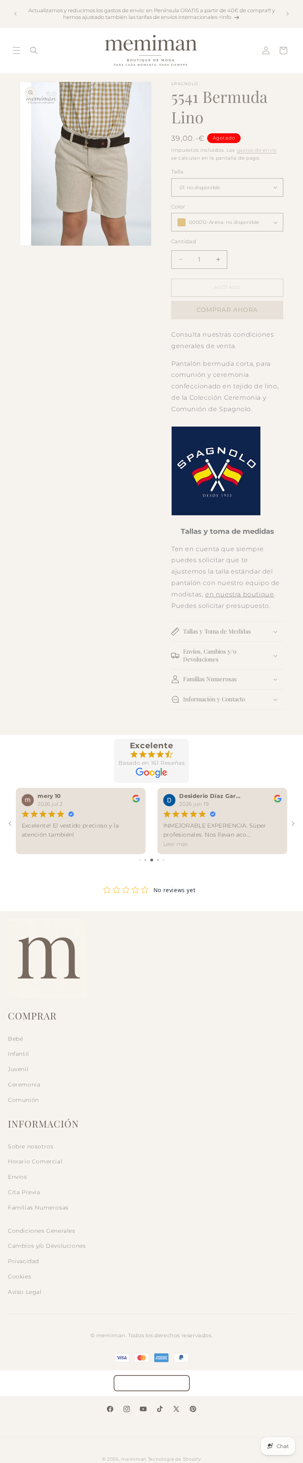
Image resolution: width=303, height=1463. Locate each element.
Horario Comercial (35, 1161)
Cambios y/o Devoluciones (47, 1245)
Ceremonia (24, 1084)
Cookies (19, 1276)
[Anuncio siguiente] (287, 13)
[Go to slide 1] (139, 860)
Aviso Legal (25, 1291)
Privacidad (23, 1261)
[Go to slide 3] (151, 860)
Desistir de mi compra (151, 1383)
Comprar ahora (227, 309)
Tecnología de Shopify (174, 1459)
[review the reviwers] (136, 801)
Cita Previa (24, 1192)
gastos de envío (257, 150)
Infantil (18, 1053)
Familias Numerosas (38, 1207)
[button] (16, 50)
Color (178, 206)
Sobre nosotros (30, 1146)
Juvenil (18, 1069)
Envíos (17, 1176)
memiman (133, 1459)
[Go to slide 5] (163, 860)
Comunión (23, 1099)
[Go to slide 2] (145, 860)
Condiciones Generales (41, 1230)
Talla (177, 171)
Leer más (175, 844)
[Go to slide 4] (158, 860)
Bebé (15, 1038)
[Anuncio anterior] (15, 13)
